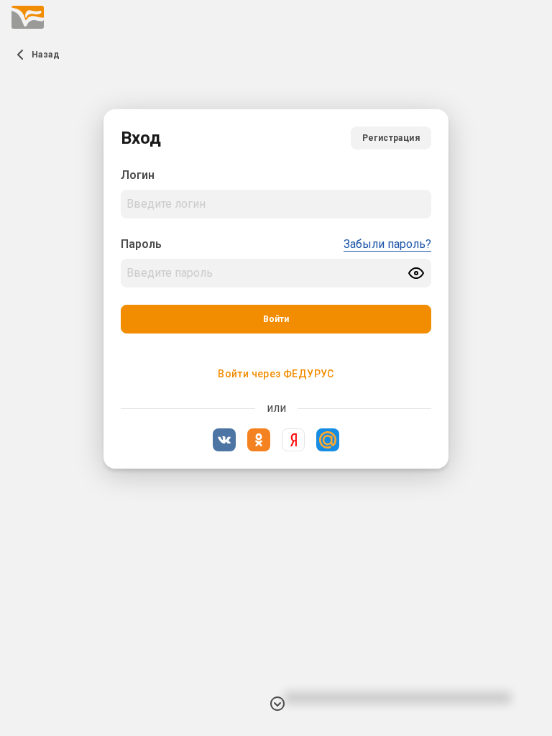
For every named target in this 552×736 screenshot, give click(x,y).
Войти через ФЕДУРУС (276, 374)
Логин (138, 175)
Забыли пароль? (387, 244)
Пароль (141, 244)
